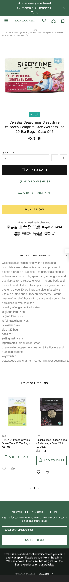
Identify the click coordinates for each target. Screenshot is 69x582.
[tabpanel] (17, 437)
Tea (4, 436)
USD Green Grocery (24, 20)
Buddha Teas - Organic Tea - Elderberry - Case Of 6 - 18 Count (51, 443)
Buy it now (34, 209)
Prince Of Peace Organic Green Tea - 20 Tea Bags (16, 441)
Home (34, 30)
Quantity (8, 152)
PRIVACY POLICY (25, 573)
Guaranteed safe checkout (34, 222)
